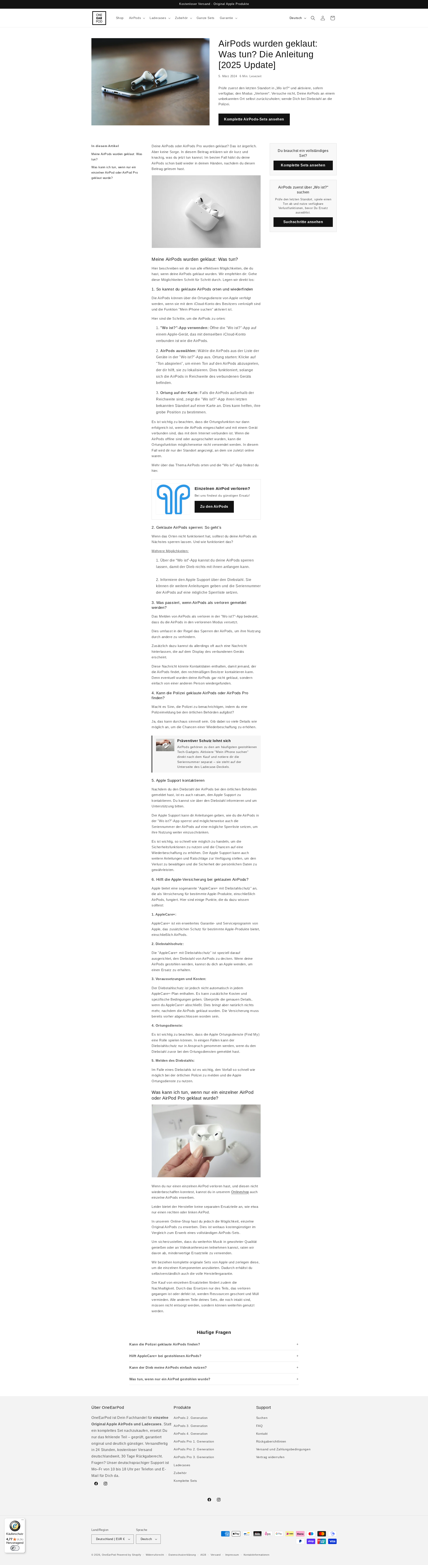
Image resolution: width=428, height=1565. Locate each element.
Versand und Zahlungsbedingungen (283, 1449)
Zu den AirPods (214, 506)
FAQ (259, 1426)
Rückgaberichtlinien (271, 1441)
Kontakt (262, 1433)
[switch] (14, 1548)
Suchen (262, 1418)
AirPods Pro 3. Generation (194, 1457)
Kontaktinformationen (257, 1554)
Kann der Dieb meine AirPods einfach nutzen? (168, 1367)
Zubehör (180, 1473)
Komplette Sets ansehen (303, 165)
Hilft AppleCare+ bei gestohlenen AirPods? (165, 1356)
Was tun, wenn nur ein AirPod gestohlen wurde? (169, 1379)
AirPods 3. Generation (191, 1426)
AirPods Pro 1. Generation (194, 1441)
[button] (136, 18)
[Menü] (22, 1521)
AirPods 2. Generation (191, 1418)
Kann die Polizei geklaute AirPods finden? (164, 1344)
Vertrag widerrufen (270, 1457)
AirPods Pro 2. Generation (194, 1449)
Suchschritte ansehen (303, 222)
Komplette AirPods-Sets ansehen (254, 119)
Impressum (232, 1554)
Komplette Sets (185, 1480)
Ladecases (182, 1465)
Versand (216, 1554)
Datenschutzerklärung (182, 1554)
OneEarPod (109, 1554)
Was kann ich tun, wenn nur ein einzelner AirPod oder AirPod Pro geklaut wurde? (114, 173)
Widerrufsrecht (155, 1554)
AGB (203, 1554)
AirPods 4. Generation (191, 1433)
